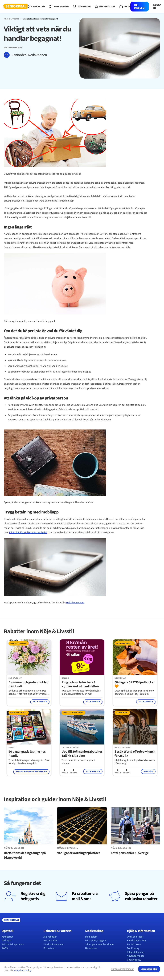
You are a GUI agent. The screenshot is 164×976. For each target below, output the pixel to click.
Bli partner (49, 948)
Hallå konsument (75, 602)
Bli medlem (139, 6)
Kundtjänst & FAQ (136, 940)
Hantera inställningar (122, 969)
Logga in (157, 7)
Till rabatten (40, 701)
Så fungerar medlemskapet (99, 944)
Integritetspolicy (135, 952)
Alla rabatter (50, 936)
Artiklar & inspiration (13, 944)
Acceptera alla (149, 969)
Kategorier (7, 936)
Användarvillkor (135, 956)
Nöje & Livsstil (11, 19)
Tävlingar (7, 940)
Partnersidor (50, 940)
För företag (133, 948)
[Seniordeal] (15, 6)
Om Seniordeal (135, 936)
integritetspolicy (22, 970)
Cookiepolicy (134, 959)
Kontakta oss (134, 944)
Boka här (148, 771)
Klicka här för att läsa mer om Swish (28, 532)
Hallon (65, 678)
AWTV (5, 948)
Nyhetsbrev (91, 948)
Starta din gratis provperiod (31, 771)
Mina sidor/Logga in (96, 940)
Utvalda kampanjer (53, 944)
